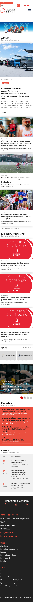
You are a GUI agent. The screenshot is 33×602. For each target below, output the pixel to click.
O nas (2, 571)
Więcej (4, 113)
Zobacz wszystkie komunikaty (10, 236)
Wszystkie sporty (28, 347)
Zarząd (2, 574)
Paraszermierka (10, 355)
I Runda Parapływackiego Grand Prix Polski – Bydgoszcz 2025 (15, 385)
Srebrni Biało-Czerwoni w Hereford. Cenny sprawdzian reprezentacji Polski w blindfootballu (15, 180)
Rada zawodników (6, 577)
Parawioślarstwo (26, 355)
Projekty (3, 552)
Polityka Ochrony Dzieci (8, 555)
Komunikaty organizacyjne (9, 549)
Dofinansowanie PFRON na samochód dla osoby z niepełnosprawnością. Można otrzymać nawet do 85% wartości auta (15, 93)
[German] (28, 5)
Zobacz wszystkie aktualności (10, 40)
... (1, 109)
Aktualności (5, 83)
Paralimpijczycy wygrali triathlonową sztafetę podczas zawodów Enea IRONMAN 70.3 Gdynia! (16, 217)
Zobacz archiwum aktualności (10, 229)
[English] (25, 5)
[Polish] (31, 5)
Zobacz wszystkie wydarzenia (10, 452)
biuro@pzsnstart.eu (8, 536)
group (28, 597)
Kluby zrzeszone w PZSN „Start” (11, 580)
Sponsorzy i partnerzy (7, 583)
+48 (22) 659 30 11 (8, 532)
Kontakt (3, 561)
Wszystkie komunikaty (8, 405)
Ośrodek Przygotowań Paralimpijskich (13, 586)
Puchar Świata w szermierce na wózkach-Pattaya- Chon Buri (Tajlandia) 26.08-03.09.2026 (15, 334)
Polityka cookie (5, 558)
